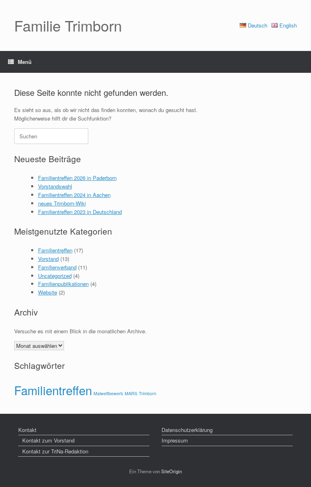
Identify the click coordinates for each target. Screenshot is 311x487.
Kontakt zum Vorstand (48, 440)
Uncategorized (55, 275)
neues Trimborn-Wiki (62, 203)
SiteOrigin (171, 471)
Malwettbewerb (108, 393)
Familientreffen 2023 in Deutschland (80, 212)
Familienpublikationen (63, 284)
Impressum (175, 440)
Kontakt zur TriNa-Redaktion (55, 451)
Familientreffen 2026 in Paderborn (77, 178)
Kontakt (27, 430)
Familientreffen (55, 250)
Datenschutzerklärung (187, 430)
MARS (131, 393)
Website (47, 292)
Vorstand (48, 259)
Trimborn (147, 393)
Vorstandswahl (55, 186)
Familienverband (57, 267)
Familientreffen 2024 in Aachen (74, 195)
